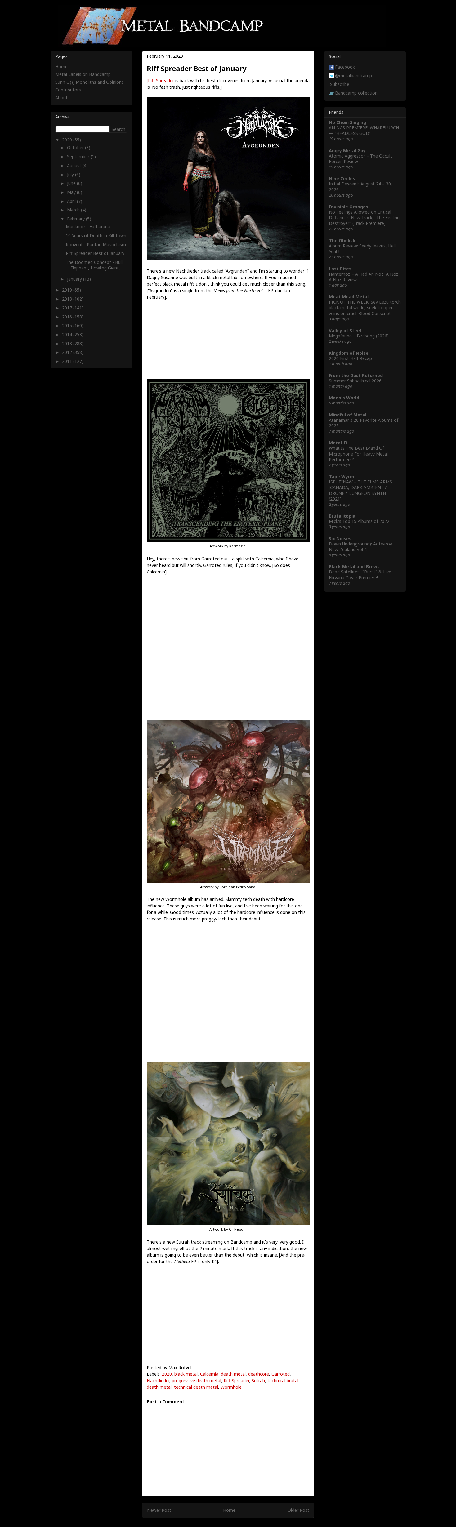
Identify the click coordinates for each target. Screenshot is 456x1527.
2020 (167, 1374)
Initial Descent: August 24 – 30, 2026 (360, 186)
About (61, 97)
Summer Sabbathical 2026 (355, 381)
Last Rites (340, 269)
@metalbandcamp (353, 75)
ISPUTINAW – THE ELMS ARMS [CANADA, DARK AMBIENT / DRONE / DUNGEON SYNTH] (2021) (360, 490)
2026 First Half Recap (350, 358)
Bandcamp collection (356, 93)
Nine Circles (342, 178)
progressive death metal (196, 1380)
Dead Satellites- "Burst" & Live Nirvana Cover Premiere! (360, 574)
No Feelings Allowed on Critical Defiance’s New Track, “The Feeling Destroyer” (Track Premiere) (364, 217)
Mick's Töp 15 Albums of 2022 (359, 521)
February (76, 219)
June (72, 183)
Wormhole (231, 1387)
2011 (67, 361)
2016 (67, 317)
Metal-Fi (338, 443)
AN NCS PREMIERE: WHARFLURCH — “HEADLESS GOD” (364, 130)
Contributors (68, 90)
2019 (67, 290)
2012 (67, 352)
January (75, 279)
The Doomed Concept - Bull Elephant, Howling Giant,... (94, 265)
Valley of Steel (345, 330)
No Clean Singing (347, 122)
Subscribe (339, 84)
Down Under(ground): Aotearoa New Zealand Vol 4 (360, 546)
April (72, 201)
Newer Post (159, 1510)
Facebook (345, 67)
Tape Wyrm (341, 476)
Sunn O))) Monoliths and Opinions (89, 82)
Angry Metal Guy (347, 151)
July (71, 174)
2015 (67, 325)
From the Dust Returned (356, 375)
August (75, 165)
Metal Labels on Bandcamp (83, 74)
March (74, 210)
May (72, 192)
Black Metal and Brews (354, 566)
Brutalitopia (342, 516)
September (79, 156)
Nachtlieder (158, 1380)
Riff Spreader (161, 80)
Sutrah (258, 1380)
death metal (233, 1374)
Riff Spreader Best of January (95, 253)
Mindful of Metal (347, 415)
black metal (186, 1374)
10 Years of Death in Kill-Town (96, 235)
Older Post (298, 1510)
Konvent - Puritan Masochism (96, 244)
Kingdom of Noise (349, 353)
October (76, 147)
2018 (67, 299)
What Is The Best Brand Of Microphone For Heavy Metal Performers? (358, 453)
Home (229, 1510)
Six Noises (340, 538)
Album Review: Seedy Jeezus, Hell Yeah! (362, 248)
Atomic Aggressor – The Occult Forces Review (360, 158)
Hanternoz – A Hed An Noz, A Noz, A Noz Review (364, 277)
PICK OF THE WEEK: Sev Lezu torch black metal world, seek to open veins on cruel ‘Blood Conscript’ (365, 307)
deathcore (258, 1374)
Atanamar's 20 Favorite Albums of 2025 (363, 423)
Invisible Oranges (348, 207)
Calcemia (209, 1374)
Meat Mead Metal (349, 297)
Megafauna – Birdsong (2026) (359, 336)
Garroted (280, 1374)
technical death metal (196, 1387)
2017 (67, 308)
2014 (67, 334)
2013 (67, 343)
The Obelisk (342, 240)
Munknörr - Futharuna (88, 226)
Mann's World (344, 398)
